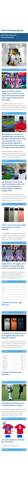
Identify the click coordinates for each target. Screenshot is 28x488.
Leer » (24, 113)
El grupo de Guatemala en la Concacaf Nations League (13, 404)
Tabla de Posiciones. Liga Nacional (12, 303)
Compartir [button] (21, 69)
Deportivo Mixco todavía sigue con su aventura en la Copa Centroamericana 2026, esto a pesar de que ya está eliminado (13, 95)
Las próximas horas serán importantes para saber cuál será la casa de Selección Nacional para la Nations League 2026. (13, 186)
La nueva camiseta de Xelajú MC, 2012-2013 (13, 441)
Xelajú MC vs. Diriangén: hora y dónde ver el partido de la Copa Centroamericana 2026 (13, 266)
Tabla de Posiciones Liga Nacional (11, 373)
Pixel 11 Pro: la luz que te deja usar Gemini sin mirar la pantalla (14, 227)
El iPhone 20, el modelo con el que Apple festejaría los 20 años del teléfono (14, 335)
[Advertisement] (14, 14)
